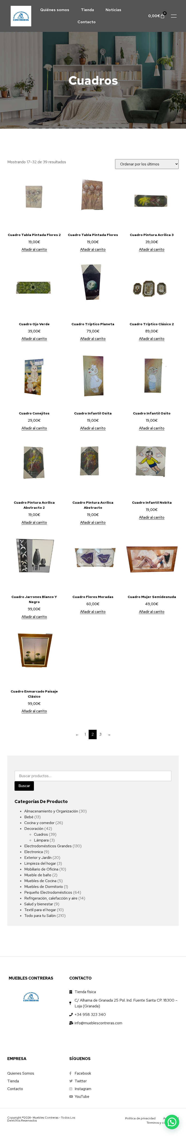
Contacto (87, 21)
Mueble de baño (37, 875)
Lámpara (41, 840)
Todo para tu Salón (40, 915)
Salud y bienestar (38, 904)
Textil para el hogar (40, 909)
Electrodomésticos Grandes (48, 845)
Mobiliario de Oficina (41, 869)
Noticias (113, 9)
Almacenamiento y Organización (51, 811)
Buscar (24, 785)
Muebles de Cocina (40, 880)
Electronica (33, 851)
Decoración (33, 828)
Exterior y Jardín (38, 857)
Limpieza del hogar (40, 863)
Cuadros (41, 834)
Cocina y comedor (39, 822)
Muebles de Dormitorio (43, 886)
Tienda (87, 9)
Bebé (28, 816)
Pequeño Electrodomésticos (48, 892)
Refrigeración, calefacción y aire (51, 898)
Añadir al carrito (34, 250)
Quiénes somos (54, 9)
